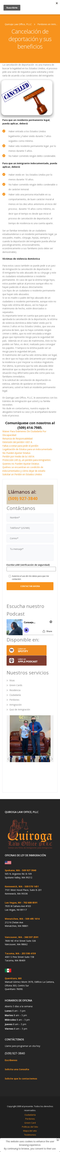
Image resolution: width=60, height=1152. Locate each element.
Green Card (30, 1122)
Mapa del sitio (30, 1130)
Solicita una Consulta (17, 1069)
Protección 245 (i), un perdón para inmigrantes (26, 459)
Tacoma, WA (12, 953)
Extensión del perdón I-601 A (17, 442)
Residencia (14, 690)
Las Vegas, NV (13, 902)
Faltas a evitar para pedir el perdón (20, 445)
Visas (12, 680)
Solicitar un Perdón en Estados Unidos (22, 474)
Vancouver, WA (13, 937)
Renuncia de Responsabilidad (17, 438)
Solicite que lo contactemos (21, 1078)
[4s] (32, 759)
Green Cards (15, 685)
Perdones (14, 699)
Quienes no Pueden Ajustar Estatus (20, 463)
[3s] (44, 759)
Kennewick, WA (13, 886)
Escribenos (11, 1060)
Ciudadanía (15, 694)
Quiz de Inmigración (19, 709)
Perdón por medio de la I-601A (18, 456)
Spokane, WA (12, 870)
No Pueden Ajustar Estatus (16, 452)
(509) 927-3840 (23, 498)
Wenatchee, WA (14, 918)
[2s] (21, 759)
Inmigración (15, 704)
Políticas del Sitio (30, 1126)
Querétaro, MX (13, 978)
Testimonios (30, 1134)
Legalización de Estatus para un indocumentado (27, 449)
